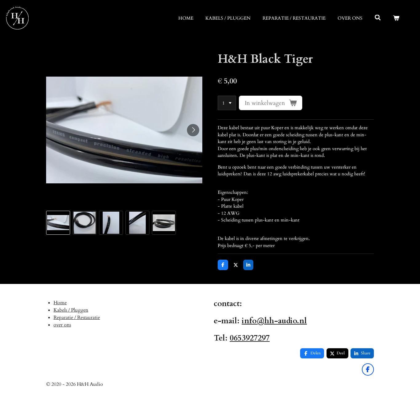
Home (60, 302)
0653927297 (250, 338)
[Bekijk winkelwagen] (396, 18)
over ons (62, 324)
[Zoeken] (378, 17)
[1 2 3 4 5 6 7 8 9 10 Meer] (227, 103)
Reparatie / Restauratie (76, 317)
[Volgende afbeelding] (193, 130)
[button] (58, 223)
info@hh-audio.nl (274, 321)
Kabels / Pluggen (70, 310)
